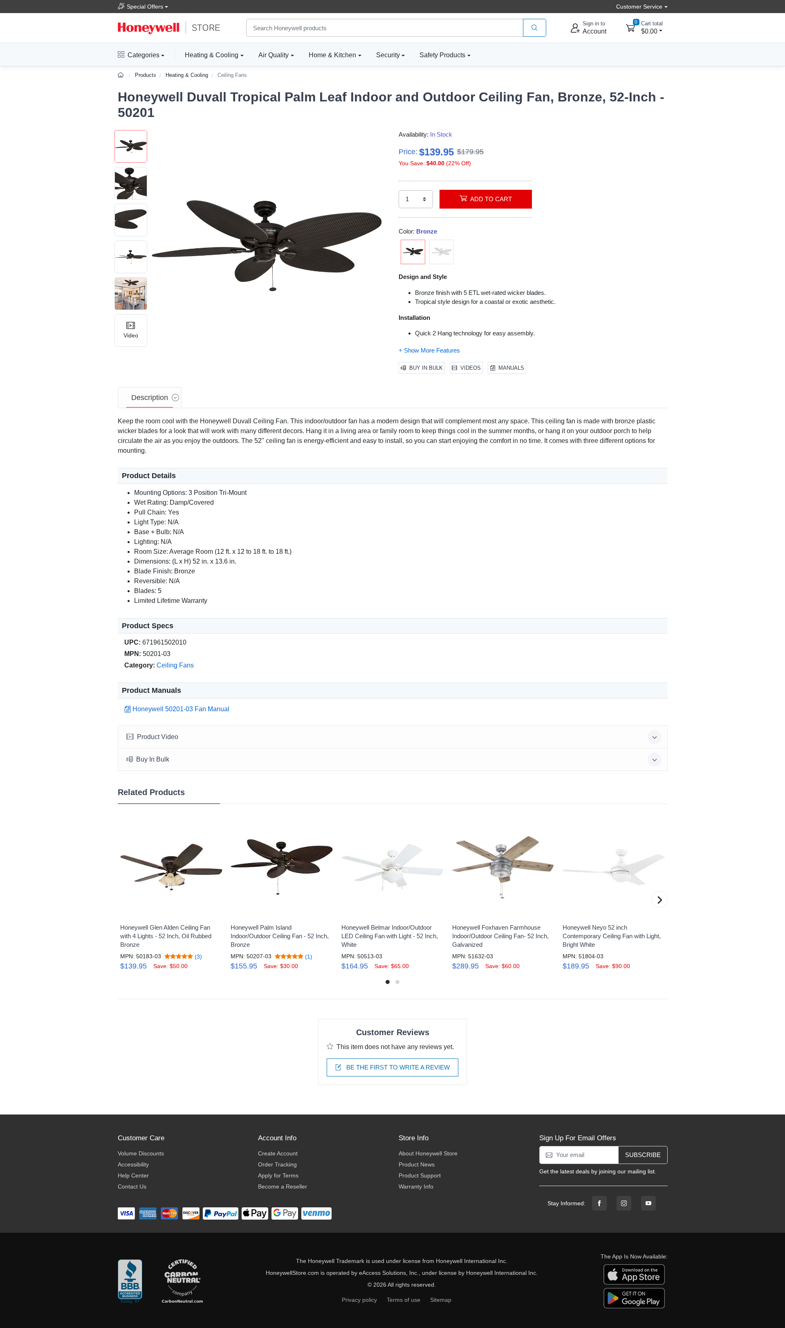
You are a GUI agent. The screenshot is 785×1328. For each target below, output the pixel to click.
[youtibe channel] (648, 1203)
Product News (417, 1164)
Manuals (511, 368)
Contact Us (132, 1186)
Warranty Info (416, 1186)
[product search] (534, 28)
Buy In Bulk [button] (152, 759)
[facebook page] (599, 1203)
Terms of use (403, 1300)
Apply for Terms (278, 1175)
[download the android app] (634, 1297)
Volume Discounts (141, 1153)
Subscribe (643, 1154)
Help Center (133, 1175)
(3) (197, 956)
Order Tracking (277, 1164)
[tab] (150, 397)
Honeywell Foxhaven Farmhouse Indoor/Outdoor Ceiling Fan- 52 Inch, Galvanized (500, 936)
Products (145, 75)
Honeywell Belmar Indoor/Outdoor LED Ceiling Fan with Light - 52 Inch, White (389, 936)
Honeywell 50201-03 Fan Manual (180, 709)
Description (149, 397)
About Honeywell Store (428, 1153)
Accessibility (133, 1164)
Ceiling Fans (232, 75)
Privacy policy (359, 1300)
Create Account (278, 1153)
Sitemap (440, 1300)
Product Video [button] (157, 736)
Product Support (420, 1175)
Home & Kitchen (332, 55)
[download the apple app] (634, 1273)
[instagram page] (624, 1203)
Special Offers (145, 6)
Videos (470, 368)
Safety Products (442, 55)
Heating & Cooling (211, 55)
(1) (307, 956)
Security (388, 55)
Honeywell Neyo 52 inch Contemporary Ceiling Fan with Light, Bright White (612, 936)
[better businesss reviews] (130, 1281)
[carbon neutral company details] (182, 1281)
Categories (143, 55)
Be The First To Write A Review (397, 1067)
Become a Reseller (282, 1186)
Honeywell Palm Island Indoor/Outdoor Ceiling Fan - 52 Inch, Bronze (280, 936)
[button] (267, 246)
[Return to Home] (122, 75)
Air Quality (273, 55)
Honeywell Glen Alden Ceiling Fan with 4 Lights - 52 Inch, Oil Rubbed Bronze (165, 936)
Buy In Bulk (426, 368)
